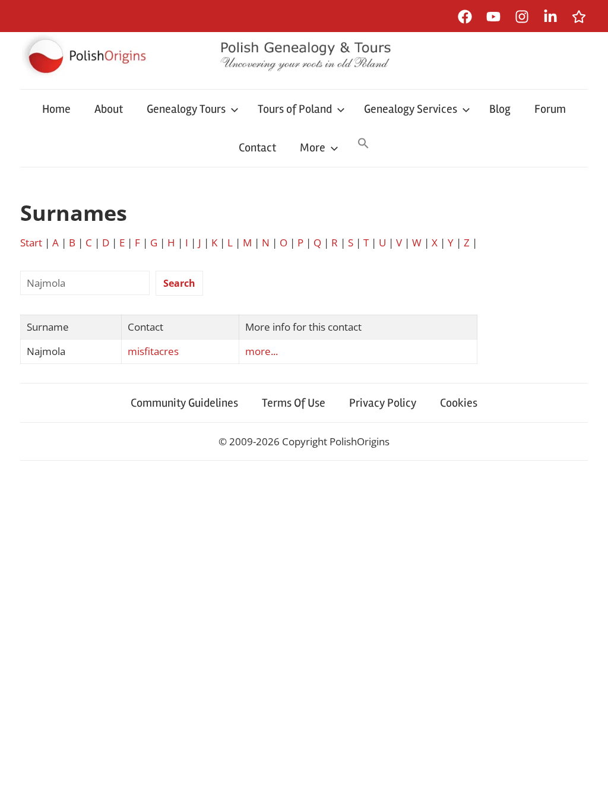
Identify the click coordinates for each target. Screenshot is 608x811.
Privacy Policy (382, 402)
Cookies (458, 402)
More (312, 147)
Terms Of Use (293, 402)
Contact (257, 147)
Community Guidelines (184, 402)
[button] (363, 144)
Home (56, 109)
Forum (550, 109)
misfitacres (153, 351)
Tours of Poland (295, 109)
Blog (500, 109)
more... (261, 351)
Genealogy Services (410, 109)
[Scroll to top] (587, 790)
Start (31, 242)
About (108, 109)
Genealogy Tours (186, 109)
